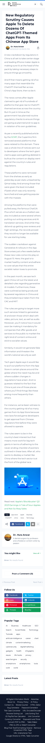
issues (8, 655)
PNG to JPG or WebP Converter (22, 725)
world (16, 668)
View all (36, 553)
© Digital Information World (17, 699)
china (16, 518)
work (8, 668)
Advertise (35, 699)
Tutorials (9, 634)
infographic (29, 651)
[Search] (41, 4)
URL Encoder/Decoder (32, 711)
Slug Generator (13, 708)
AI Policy (34, 702)
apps (18, 634)
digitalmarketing (27, 647)
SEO (36, 626)
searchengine (11, 659)
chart (36, 638)
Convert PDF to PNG (16, 722)
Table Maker (32, 722)
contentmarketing (23, 643)
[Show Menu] (3, 4)
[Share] (37, 48)
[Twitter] (28, 524)
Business (29, 515)
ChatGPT (8, 518)
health (18, 651)
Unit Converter (34, 716)
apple (22, 515)
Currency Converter (13, 719)
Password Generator (30, 708)
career (28, 638)
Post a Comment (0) (22, 574)
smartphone (11, 664)
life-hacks (18, 655)
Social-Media (20, 630)
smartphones (25, 664)
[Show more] (38, 524)
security (24, 659)
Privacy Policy (22, 702)
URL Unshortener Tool (23, 733)
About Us (11, 702)
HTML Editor (35, 705)
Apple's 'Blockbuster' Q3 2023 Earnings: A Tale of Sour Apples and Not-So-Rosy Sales (22, 505)
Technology (30, 518)
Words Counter (22, 705)
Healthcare (26, 626)
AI (7, 626)
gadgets (9, 651)
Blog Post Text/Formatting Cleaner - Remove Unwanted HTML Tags (22, 729)
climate (9, 643)
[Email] (33, 524)
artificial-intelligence (14, 638)
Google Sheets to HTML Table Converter (22, 736)
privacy (28, 655)
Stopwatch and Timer (31, 719)
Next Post (37, 582)
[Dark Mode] (36, 4)
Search (8, 630)
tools (36, 664)
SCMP (14, 137)
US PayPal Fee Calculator (15, 716)
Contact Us (9, 705)
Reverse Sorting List (14, 714)
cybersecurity (11, 647)
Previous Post (9, 582)
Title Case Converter (12, 711)
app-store (14, 515)
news (22, 518)
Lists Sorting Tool (32, 714)
